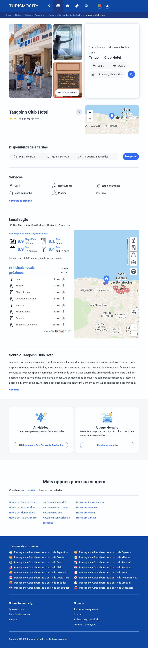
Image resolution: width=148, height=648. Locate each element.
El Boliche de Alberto (26, 324)
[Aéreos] (23, 6)
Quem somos (16, 609)
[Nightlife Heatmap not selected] (133, 240)
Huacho (19, 285)
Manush (20, 305)
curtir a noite (62, 251)
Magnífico (30, 239)
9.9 (20, 241)
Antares (20, 318)
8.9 (20, 249)
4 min (57, 285)
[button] (107, 6)
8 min (57, 298)
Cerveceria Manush (26, 298)
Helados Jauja (23, 311)
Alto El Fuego (23, 292)
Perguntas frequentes (86, 609)
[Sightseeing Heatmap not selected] (133, 262)
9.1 (52, 241)
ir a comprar (31, 251)
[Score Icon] (12, 241)
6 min (57, 292)
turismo (29, 243)
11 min (56, 324)
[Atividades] (77, 6)
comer (59, 243)
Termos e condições (85, 624)
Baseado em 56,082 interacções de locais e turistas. (36, 258)
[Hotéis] (58, 6)
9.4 (52, 249)
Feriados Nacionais (20, 614)
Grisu (18, 279)
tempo (64, 268)
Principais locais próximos (22, 270)
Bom (58, 239)
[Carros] (67, 6)
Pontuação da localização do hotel (28, 233)
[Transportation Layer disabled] (133, 271)
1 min (57, 279)
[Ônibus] (86, 6)
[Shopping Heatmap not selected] (133, 255)
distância (64, 272)
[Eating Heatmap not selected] (133, 247)
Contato (78, 614)
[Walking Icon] (63, 279)
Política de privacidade (86, 619)
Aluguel (13, 619)
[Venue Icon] (11, 279)
